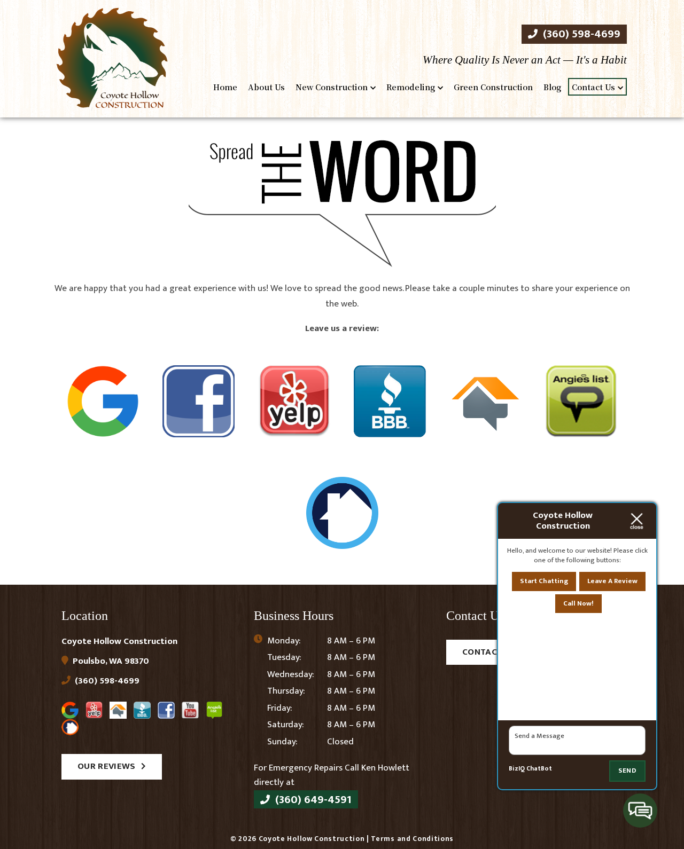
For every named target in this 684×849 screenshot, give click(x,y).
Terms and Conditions (412, 839)
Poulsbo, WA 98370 (110, 661)
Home (225, 86)
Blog (552, 86)
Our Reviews (106, 766)
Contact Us (593, 86)
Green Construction (493, 86)
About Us (266, 86)
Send (627, 770)
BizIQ (517, 769)
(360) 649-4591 (312, 799)
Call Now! (578, 603)
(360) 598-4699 (580, 34)
